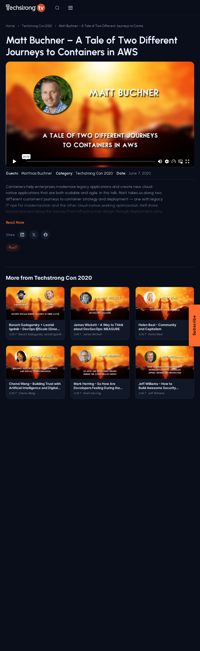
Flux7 (13, 247)
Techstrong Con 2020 (37, 26)
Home (10, 26)
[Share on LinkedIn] (22, 234)
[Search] (57, 7)
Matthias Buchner (36, 173)
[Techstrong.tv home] (25, 8)
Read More (15, 222)
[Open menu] (70, 8)
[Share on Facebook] (45, 234)
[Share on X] (34, 234)
